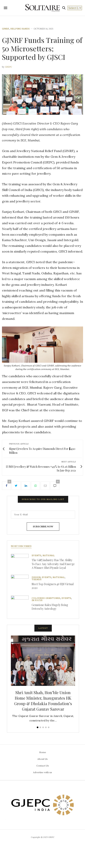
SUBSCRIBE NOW (43, 526)
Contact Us (42, 765)
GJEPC (8, 66)
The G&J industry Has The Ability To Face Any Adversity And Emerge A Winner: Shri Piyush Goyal (53, 564)
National (48, 555)
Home (42, 752)
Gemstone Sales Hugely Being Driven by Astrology (50, 607)
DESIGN (36, 577)
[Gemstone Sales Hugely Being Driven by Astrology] (21, 604)
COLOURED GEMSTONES (46, 598)
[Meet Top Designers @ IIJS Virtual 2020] (21, 583)
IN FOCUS (37, 600)
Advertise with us (42, 772)
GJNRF (5, 29)
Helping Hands (20, 29)
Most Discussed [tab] (21, 546)
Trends (37, 579)
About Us (42, 758)
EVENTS (36, 555)
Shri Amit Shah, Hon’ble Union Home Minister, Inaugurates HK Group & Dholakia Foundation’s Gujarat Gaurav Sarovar (43, 701)
